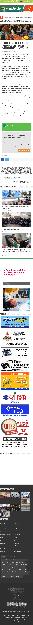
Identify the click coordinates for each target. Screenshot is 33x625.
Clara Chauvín (5, 571)
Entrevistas (3, 548)
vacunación (4, 564)
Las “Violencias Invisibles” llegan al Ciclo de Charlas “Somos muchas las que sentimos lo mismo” (16, 251)
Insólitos (16, 529)
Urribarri (24, 569)
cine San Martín (18, 576)
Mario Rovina (17, 564)
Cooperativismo (4, 531)
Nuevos (10, 556)
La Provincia (17, 534)
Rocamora (11, 562)
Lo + (15, 556)
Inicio (1, 20)
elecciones (4, 574)
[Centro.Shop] (15, 442)
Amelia (2, 526)
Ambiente (2, 523)
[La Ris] (15, 426)
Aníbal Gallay (24, 564)
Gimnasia (15, 559)
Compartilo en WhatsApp (13, 126)
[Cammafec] (15, 411)
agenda (10, 564)
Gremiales (16, 523)
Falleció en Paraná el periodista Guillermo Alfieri (20, 181)
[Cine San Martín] (15, 365)
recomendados (5, 567)
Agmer (26, 559)
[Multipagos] (15, 322)
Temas (3, 556)
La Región (16, 537)
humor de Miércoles (6, 569)
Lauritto (11, 571)
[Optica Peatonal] (15, 353)
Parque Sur (13, 567)
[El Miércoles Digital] (16, 8)
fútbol (22, 571)
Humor (16, 526)
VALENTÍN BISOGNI (23, 574)
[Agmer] (15, 337)
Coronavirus (5, 562)
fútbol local (10, 576)
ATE (18, 567)
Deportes (2, 540)
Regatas (27, 571)
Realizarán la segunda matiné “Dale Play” (15, 229)
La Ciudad (7, 20)
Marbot (19, 569)
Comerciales (3, 529)
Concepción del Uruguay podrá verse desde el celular (12, 177)
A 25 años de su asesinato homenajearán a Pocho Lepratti (18, 17)
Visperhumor (17, 551)
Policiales (16, 543)
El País (2, 546)
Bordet (14, 569)
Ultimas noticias (18, 548)
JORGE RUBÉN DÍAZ (19, 562)
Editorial (2, 543)
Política (16, 546)
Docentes (17, 571)
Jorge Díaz (22, 567)
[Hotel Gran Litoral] (15, 380)
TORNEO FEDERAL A (13, 574)
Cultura (2, 537)
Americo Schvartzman (7, 559)
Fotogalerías (3, 551)
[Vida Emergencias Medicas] (15, 397)
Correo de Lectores (5, 534)
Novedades (17, 540)
